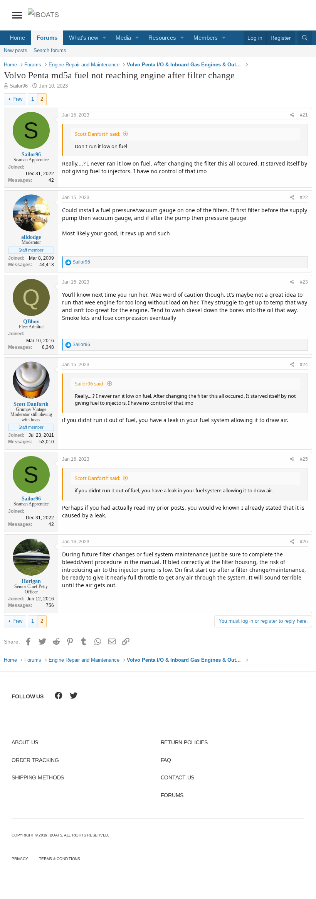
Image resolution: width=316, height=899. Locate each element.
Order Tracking (35, 760)
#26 (304, 541)
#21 (304, 115)
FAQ (166, 760)
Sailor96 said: (89, 383)
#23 (304, 282)
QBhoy (31, 321)
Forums (47, 37)
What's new (83, 37)
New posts (15, 50)
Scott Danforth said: (97, 133)
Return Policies (184, 742)
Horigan (31, 581)
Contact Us (178, 777)
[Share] (292, 115)
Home (17, 37)
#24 (304, 364)
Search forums (50, 50)
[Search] (305, 38)
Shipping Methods (38, 777)
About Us (25, 742)
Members (205, 37)
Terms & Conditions (59, 859)
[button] (104, 37)
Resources (162, 37)
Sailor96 (19, 86)
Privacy (20, 859)
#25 (304, 459)
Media (123, 37)
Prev (17, 99)
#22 (304, 197)
